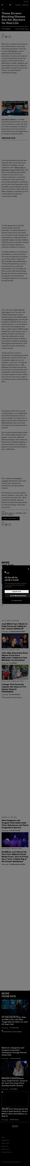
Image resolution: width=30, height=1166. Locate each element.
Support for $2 (16, 591)
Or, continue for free (17, 600)
